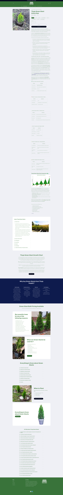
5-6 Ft (38, 19)
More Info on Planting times (38, 398)
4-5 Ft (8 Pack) (34, 19)
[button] (13, 3)
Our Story (14, 482)
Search (13, 481)
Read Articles (18, 416)
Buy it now (39, 26)
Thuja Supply (32, 492)
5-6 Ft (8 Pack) (42, 19)
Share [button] (33, 213)
